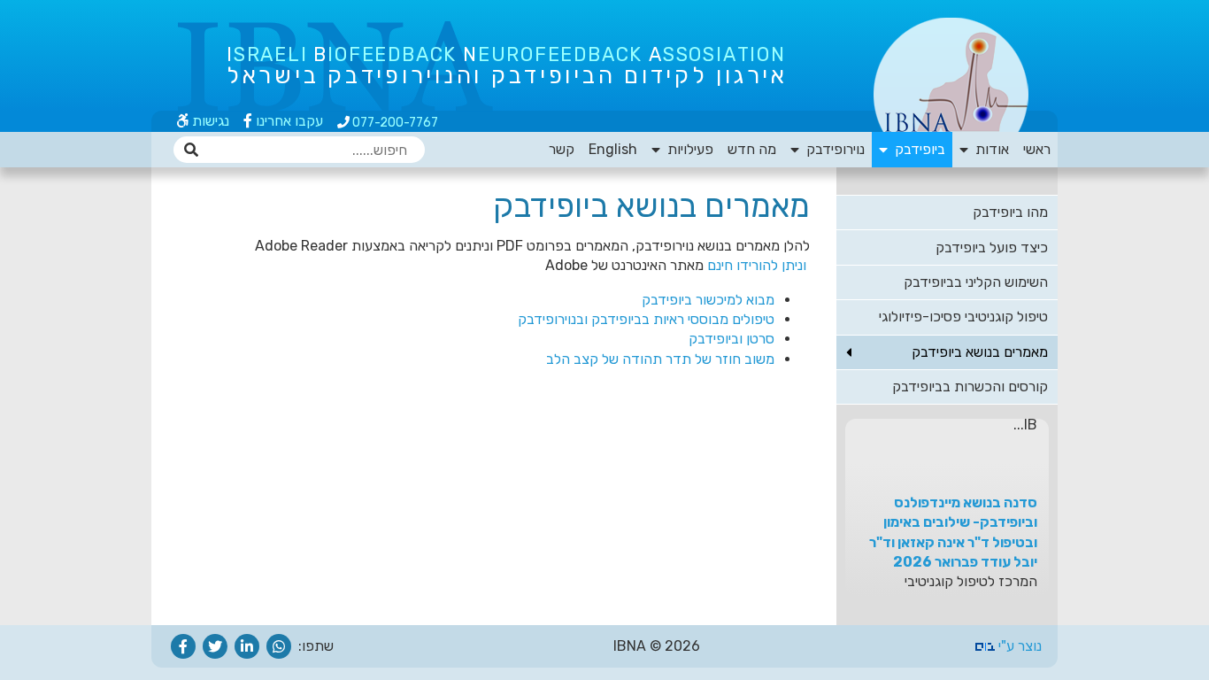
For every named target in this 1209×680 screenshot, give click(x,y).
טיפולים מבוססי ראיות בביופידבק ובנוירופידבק (646, 319)
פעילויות (686, 149)
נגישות (209, 120)
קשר (561, 149)
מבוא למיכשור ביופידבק (708, 299)
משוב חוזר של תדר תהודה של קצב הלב (660, 359)
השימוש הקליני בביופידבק (976, 282)
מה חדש (752, 149)
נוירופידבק (832, 149)
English (613, 149)
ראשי (1037, 149)
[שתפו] (278, 646)
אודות (988, 149)
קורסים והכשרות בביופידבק (970, 386)
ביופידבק (916, 149)
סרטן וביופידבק (731, 338)
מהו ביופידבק (1010, 212)
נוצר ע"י (1018, 646)
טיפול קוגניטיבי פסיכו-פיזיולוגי (963, 316)
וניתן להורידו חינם (758, 265)
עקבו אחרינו (287, 120)
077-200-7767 (394, 122)
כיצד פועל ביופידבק (992, 247)
